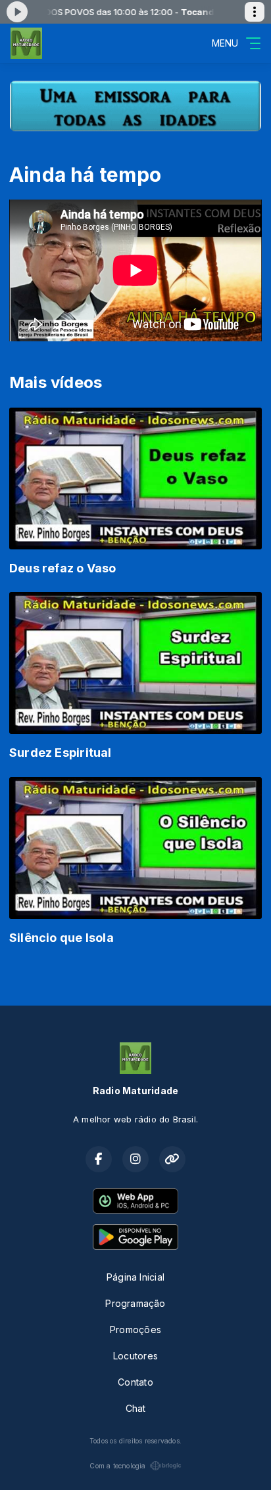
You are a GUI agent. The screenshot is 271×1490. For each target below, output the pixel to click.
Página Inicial (135, 1277)
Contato (135, 1382)
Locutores (135, 1355)
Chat (136, 1408)
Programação (135, 1303)
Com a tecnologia (117, 1466)
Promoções (135, 1329)
